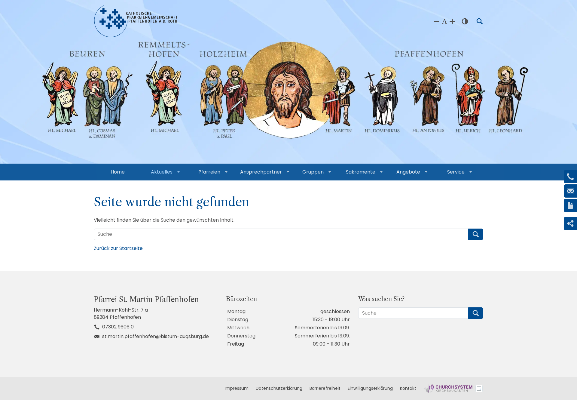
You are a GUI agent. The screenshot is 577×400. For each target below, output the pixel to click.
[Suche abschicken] (475, 234)
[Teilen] (570, 223)
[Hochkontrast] (465, 21)
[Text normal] (444, 21)
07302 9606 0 (118, 326)
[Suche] (479, 21)
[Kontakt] (570, 205)
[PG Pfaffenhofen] (136, 21)
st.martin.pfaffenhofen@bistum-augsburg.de (155, 336)
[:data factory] (479, 388)
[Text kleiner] (437, 21)
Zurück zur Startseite (118, 248)
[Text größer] (452, 21)
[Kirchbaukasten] (447, 388)
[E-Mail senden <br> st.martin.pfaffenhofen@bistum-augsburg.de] (570, 191)
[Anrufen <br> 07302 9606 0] (570, 176)
